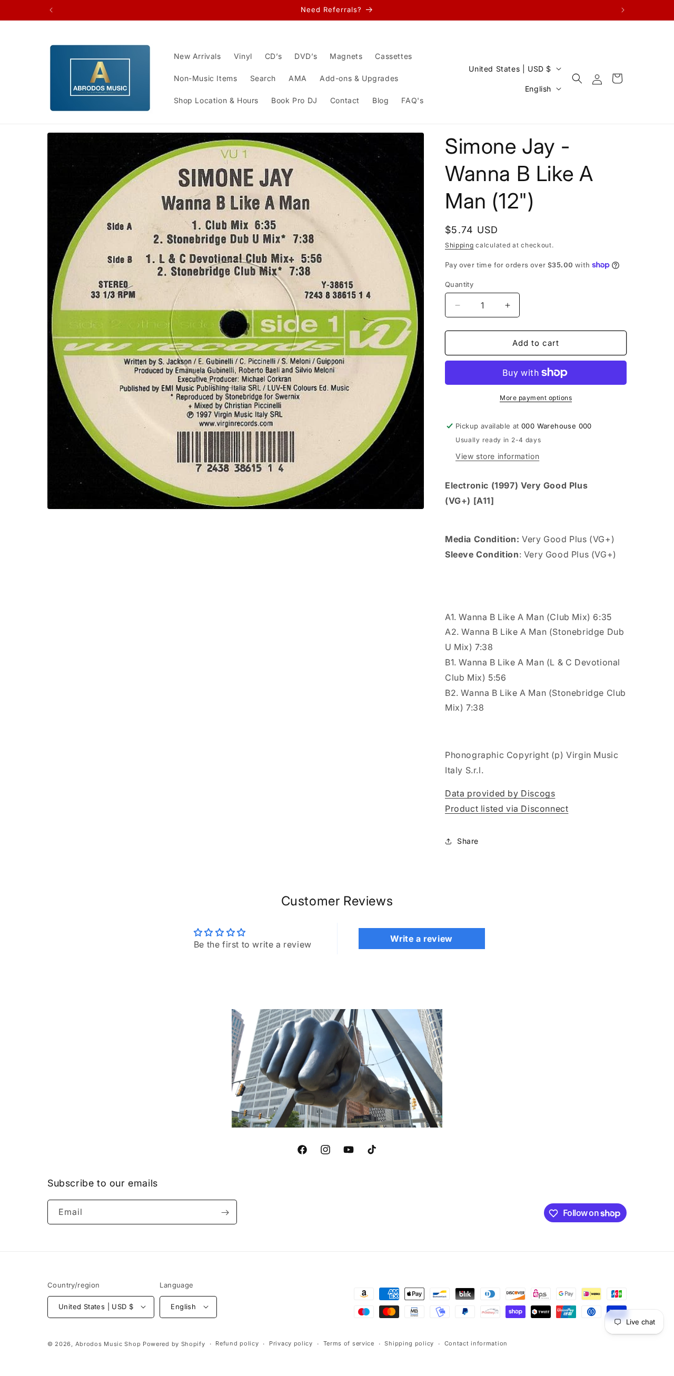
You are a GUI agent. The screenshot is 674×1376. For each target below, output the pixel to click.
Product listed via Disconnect (506, 808)
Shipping (459, 245)
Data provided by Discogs (500, 793)
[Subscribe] (224, 1212)
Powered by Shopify (174, 1343)
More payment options (536, 398)
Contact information (476, 1343)
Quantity (459, 284)
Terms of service (348, 1343)
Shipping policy (409, 1343)
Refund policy (237, 1343)
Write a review (421, 938)
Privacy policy (291, 1343)
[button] (577, 78)
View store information (497, 456)
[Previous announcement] (51, 10)
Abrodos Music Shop (108, 1343)
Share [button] (468, 840)
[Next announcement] (623, 10)
